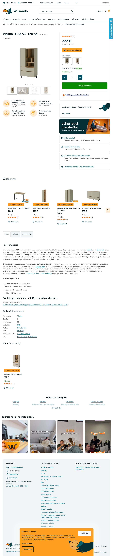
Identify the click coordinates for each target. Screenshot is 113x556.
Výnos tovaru (45, 494)
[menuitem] (5, 19)
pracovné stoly (45, 273)
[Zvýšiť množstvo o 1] (79, 77)
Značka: (6, 38)
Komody (29, 273)
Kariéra (42, 506)
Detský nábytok (96, 402)
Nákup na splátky (46, 523)
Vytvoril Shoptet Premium (96, 551)
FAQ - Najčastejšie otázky (49, 485)
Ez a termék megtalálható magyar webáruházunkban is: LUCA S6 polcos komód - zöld (35, 305)
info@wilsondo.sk (15, 467)
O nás (65, 3)
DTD (18, 325)
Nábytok (15, 402)
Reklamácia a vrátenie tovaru (51, 476)
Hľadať (71, 11)
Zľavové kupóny (46, 509)
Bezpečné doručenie (47, 500)
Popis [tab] (6, 234)
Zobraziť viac (56, 408)
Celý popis (65, 113)
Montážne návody (46, 526)
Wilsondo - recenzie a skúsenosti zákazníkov (87, 468)
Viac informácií (27, 543)
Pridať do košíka (84, 85)
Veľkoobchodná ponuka (49, 520)
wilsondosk (13, 477)
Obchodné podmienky (48, 497)
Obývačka (69, 402)
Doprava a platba (46, 488)
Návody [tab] (15, 234)
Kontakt (57, 3)
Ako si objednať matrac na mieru (52, 503)
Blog (41, 482)
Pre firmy (43, 479)
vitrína (35, 273)
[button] (24, 85)
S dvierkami (32, 337)
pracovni (99, 250)
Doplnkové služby (46, 491)
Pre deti (42, 402)
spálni (88, 250)
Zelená (23, 328)
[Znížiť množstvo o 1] (63, 77)
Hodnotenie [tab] (26, 234)
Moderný (20, 331)
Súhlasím (84, 533)
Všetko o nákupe (45, 3)
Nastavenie (27, 549)
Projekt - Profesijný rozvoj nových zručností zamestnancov (52, 516)
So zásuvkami (22, 337)
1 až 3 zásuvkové (23, 334)
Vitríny (19, 316)
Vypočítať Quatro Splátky (78, 95)
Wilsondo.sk (13, 474)
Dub (18, 328)
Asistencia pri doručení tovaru (51, 512)
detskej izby (39, 266)
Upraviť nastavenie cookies (14, 551)
